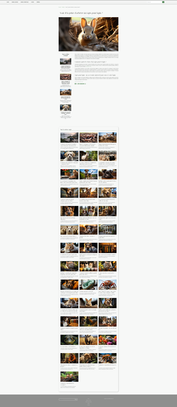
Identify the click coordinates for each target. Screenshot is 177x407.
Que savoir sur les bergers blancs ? (68, 236)
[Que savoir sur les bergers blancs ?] (69, 229)
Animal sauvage (15, 2)
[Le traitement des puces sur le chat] (69, 247)
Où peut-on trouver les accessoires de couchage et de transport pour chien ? (69, 293)
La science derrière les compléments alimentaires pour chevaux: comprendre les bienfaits (88, 164)
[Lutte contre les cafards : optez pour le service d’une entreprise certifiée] (108, 284)
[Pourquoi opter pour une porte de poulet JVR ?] (108, 229)
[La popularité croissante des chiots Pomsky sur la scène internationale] (108, 155)
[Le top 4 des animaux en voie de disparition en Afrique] (88, 339)
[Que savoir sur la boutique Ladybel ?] (108, 247)
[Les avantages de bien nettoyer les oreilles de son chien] (108, 192)
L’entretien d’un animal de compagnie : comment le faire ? (65, 113)
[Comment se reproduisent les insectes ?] (108, 358)
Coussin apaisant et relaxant (86, 291)
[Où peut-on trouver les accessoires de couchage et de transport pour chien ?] (69, 284)
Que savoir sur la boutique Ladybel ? (107, 254)
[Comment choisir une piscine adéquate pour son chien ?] (69, 192)
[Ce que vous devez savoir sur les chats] (108, 266)
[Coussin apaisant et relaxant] (88, 284)
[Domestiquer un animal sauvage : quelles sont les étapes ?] (88, 358)
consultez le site (88, 66)
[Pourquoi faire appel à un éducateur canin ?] (108, 211)
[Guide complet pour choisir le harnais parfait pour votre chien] (88, 174)
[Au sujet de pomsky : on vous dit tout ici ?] (108, 321)
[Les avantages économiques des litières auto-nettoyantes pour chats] (69, 174)
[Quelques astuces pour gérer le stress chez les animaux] (108, 174)
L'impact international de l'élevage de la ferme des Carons (65, 98)
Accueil (60, 7)
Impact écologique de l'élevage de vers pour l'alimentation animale (66, 82)
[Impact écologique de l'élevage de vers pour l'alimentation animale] (65, 77)
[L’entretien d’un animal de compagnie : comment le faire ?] (65, 107)
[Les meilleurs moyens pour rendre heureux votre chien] (88, 192)
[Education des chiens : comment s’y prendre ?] (69, 358)
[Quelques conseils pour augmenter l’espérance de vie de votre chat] (69, 266)
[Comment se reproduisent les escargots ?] (69, 376)
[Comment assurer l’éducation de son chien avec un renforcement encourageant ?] (88, 321)
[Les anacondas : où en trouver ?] (69, 339)
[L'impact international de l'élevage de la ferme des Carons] (65, 92)
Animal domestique (24, 2)
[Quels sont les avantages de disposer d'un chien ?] (88, 247)
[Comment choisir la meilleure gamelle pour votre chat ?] (88, 266)
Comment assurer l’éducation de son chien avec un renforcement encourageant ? (88, 330)
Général (38, 2)
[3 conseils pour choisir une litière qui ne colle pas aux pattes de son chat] (69, 302)
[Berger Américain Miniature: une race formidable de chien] (88, 211)
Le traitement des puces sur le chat (68, 254)
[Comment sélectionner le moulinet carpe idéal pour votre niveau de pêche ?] (65, 61)
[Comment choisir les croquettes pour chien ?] (69, 321)
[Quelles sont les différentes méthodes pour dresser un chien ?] (108, 302)
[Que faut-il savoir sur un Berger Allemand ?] (69, 211)
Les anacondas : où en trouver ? (68, 346)
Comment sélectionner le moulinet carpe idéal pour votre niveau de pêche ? (66, 67)
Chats (8, 2)
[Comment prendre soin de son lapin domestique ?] (88, 302)
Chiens (32, 2)
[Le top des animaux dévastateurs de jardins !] (108, 339)
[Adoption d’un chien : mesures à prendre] (88, 229)
